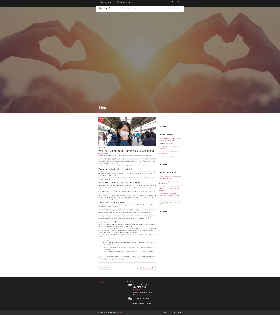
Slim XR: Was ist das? (106, 267)
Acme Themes (119, 312)
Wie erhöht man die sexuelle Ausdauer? (168, 157)
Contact (179, 312)
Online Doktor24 (103, 153)
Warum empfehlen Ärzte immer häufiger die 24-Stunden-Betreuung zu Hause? (142, 286)
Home (165, 312)
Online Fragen (175, 9)
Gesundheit (126, 9)
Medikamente (164, 9)
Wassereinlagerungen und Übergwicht (168, 176)
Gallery (169, 312)
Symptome (144, 9)
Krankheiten (135, 9)
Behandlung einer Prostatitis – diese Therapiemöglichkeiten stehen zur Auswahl (169, 197)
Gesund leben (154, 9)
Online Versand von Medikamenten (167, 181)
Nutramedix (101, 282)
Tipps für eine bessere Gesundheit (167, 202)
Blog (174, 312)
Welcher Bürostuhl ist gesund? (146, 267)
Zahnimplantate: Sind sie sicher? (166, 143)
